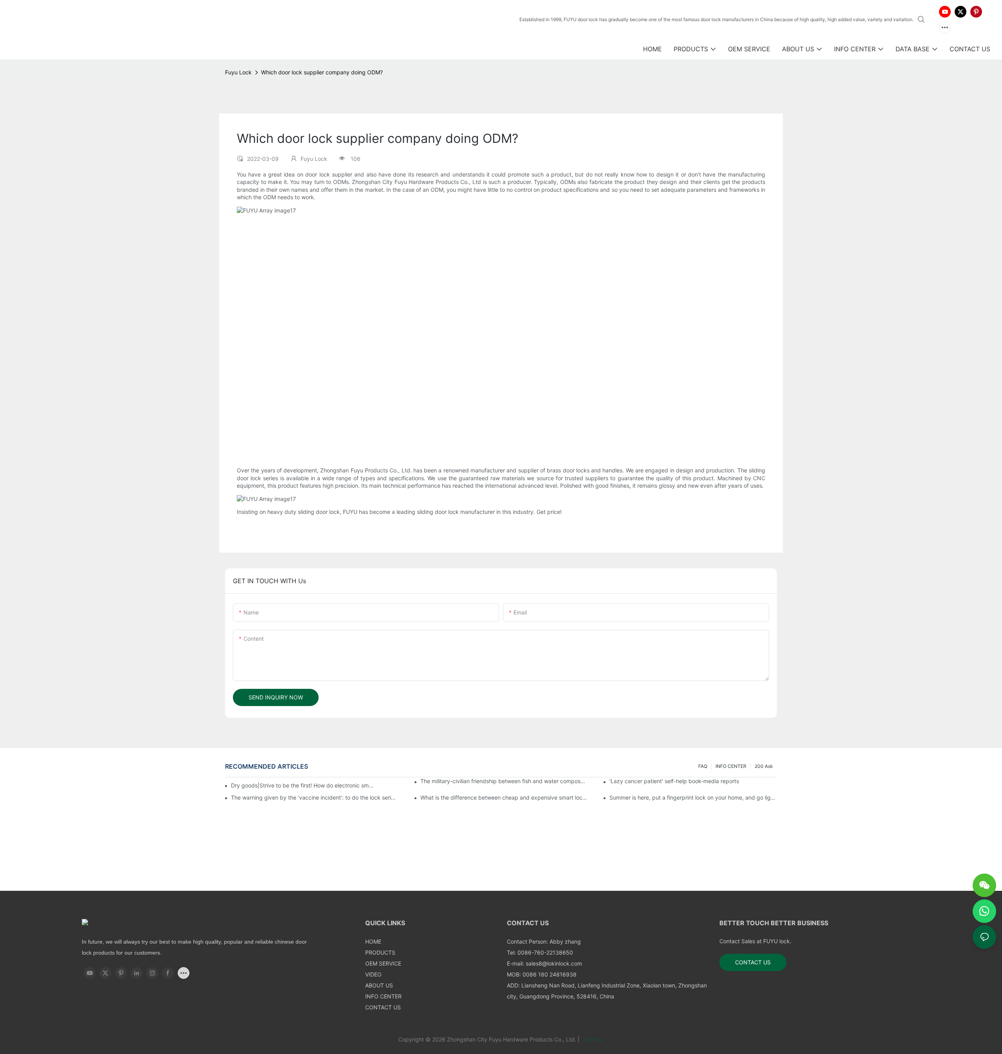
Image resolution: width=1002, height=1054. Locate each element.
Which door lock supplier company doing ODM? (322, 72)
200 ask (764, 766)
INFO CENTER (730, 766)
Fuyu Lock (238, 72)
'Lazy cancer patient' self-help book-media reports (674, 781)
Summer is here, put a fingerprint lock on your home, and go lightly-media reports (693, 797)
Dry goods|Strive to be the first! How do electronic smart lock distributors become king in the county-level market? (303, 785)
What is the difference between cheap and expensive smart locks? (504, 797)
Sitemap (592, 1039)
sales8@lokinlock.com (554, 963)
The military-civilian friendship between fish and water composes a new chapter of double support (504, 781)
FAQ (702, 766)
